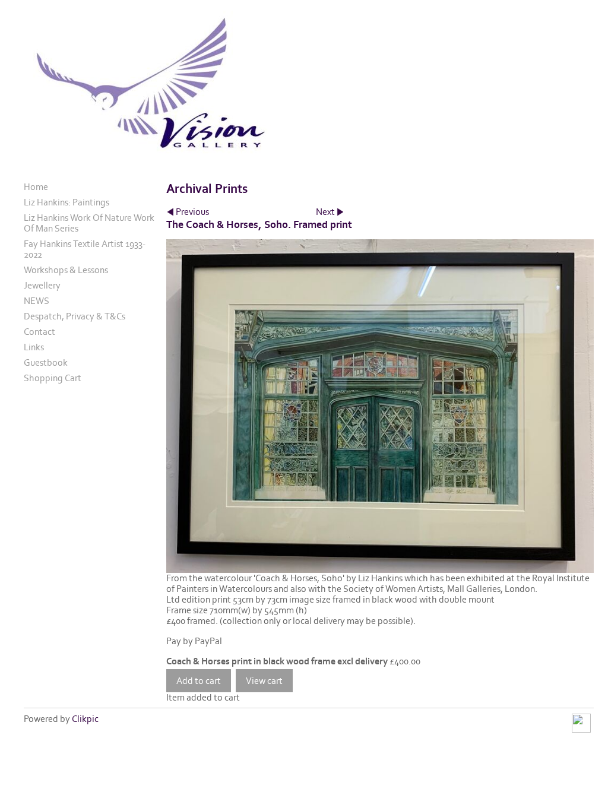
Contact (39, 332)
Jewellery (42, 285)
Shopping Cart (52, 378)
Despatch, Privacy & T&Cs (74, 316)
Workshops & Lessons (66, 270)
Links (34, 347)
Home (36, 187)
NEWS (36, 301)
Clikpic (85, 719)
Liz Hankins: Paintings (66, 202)
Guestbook (46, 362)
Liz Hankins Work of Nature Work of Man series (89, 223)
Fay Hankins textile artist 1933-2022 (84, 249)
